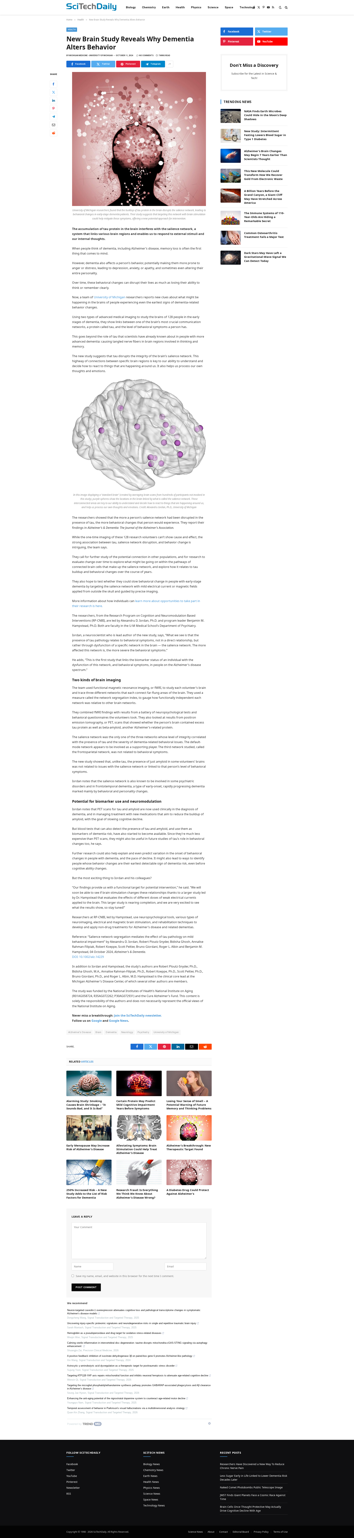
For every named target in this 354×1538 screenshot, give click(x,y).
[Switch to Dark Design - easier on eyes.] (280, 7)
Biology (131, 7)
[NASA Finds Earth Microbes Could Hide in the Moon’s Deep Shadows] (231, 116)
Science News (151, 1493)
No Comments (146, 55)
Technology (247, 7)
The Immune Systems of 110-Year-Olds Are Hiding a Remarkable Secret (264, 217)
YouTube (71, 1476)
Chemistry (149, 7)
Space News (150, 1499)
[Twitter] (53, 92)
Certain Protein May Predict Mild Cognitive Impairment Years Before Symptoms (135, 1104)
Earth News (150, 1476)
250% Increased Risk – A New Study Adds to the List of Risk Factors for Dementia (86, 1193)
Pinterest (71, 1482)
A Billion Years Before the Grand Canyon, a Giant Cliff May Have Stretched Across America (263, 197)
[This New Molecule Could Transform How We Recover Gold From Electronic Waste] (231, 176)
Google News (118, 1021)
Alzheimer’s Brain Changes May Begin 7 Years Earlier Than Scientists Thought (265, 155)
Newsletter (73, 1487)
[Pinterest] (53, 108)
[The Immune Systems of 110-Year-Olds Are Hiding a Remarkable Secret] (231, 218)
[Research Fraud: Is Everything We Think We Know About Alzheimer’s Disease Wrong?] (139, 1172)
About (211, 1531)
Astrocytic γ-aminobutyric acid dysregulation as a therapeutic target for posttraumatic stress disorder (121, 1365)
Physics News (151, 1487)
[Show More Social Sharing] (169, 64)
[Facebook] (53, 84)
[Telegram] (53, 116)
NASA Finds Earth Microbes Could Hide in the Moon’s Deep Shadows (265, 115)
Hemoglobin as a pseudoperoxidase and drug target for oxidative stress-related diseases (114, 1333)
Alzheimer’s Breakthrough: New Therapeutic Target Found (188, 1147)
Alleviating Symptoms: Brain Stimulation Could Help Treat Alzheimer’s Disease (136, 1149)
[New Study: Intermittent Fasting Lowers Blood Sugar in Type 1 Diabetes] (231, 136)
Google (96, 1021)
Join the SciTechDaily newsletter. (138, 1015)
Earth (165, 7)
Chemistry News (153, 1470)
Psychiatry (143, 1032)
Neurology (127, 1032)
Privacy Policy (261, 1531)
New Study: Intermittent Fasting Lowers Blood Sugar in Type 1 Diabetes (265, 135)
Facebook (72, 1464)
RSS (68, 1493)
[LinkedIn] (53, 100)
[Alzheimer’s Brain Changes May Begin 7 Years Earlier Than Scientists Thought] (231, 156)
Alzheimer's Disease (79, 1032)
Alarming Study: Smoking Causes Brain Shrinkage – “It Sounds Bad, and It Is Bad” (86, 1104)
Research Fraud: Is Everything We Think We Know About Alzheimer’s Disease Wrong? (137, 1193)
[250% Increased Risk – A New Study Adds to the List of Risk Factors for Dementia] (89, 1172)
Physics (196, 7)
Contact (223, 1531)
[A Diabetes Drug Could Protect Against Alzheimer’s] (189, 1172)
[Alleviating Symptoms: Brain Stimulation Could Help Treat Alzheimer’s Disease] (139, 1128)
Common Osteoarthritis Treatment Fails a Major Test (264, 235)
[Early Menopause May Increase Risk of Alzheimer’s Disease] (89, 1128)
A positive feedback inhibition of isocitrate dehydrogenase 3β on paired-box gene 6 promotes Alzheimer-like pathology (129, 1356)
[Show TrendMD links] (209, 1423)
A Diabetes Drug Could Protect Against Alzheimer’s (187, 1191)
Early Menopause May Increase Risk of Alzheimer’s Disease (88, 1147)
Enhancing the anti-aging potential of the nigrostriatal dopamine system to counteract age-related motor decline (126, 1398)
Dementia (111, 1032)
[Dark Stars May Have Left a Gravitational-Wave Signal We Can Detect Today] (231, 258)
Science (213, 7)
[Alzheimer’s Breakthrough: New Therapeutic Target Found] (189, 1128)
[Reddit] (53, 132)
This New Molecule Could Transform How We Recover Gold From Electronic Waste (263, 175)
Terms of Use (280, 1531)
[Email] (53, 124)
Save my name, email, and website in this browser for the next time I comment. (125, 1276)
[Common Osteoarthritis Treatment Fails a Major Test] (231, 238)
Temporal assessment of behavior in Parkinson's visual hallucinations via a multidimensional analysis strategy (126, 1408)
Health (180, 7)
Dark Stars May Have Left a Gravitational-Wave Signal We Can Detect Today (265, 257)
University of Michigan (109, 297)
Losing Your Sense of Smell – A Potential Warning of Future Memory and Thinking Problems (188, 1104)
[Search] (286, 7)
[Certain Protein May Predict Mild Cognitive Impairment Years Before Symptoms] (139, 1083)
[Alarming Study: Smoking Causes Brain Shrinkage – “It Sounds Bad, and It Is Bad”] (89, 1083)
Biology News (151, 1464)
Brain (98, 1032)
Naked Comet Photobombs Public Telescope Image (251, 1487)
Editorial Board (241, 1531)
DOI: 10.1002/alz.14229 (88, 957)
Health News (151, 1482)
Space (229, 7)
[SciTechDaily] (91, 7)
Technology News (154, 1505)
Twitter (70, 1470)
